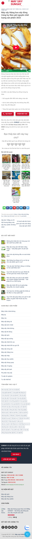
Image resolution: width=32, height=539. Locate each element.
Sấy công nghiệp (22, 409)
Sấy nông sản (12, 421)
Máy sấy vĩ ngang (6, 366)
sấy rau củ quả (5, 424)
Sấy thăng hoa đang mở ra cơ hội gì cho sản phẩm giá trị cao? (18, 261)
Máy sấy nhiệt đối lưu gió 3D (10, 345)
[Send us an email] (12, 527)
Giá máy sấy (13, 398)
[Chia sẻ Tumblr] (24, 207)
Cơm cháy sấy (5, 395)
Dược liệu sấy (5, 398)
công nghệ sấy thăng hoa (19, 392)
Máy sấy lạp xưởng (7, 338)
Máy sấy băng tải (6, 321)
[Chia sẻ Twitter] (10, 207)
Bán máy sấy (5, 389)
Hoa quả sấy (23, 401)
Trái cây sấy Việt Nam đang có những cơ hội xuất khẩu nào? (18, 267)
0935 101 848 (10, 477)
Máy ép (3, 315)
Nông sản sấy (13, 409)
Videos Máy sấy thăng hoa (13, 9)
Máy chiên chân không (8, 311)
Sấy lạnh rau (15, 418)
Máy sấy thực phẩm (7, 359)
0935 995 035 (11, 480)
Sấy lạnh (12, 415)
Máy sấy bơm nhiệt (7, 325)
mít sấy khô (23, 406)
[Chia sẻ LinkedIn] (21, 207)
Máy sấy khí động (6, 332)
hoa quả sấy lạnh (25, 404)
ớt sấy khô (19, 432)
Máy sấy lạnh (5, 335)
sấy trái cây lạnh (6, 429)
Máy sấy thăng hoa (7, 352)
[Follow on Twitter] (9, 527)
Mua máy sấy (5, 409)
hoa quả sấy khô (16, 404)
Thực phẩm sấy (15, 429)
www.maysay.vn (10, 484)
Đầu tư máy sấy (24, 429)
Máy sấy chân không (7, 328)
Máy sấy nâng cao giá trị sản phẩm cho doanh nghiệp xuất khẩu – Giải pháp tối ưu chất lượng (17, 279)
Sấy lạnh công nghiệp (21, 415)
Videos (3, 9)
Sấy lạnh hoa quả (6, 418)
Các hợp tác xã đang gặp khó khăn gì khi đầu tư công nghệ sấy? (18, 292)
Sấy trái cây (21, 427)
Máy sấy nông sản (7, 349)
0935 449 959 (19, 480)
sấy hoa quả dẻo (13, 412)
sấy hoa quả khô (23, 412)
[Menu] (2, 3)
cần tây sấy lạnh (14, 395)
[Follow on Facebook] (2, 527)
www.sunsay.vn (20, 484)
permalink (24, 216)
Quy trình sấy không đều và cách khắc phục (18, 255)
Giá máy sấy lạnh (22, 398)
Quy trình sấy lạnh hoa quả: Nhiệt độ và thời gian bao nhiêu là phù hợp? (18, 272)
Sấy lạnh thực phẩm (24, 418)
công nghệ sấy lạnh (6, 392)
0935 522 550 (11, 482)
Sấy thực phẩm (13, 427)
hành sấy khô (5, 401)
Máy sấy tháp (5, 355)
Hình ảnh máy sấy (6, 406)
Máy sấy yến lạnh (6, 369)
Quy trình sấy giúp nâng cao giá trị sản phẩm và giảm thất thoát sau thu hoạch (19, 298)
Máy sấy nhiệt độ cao (8, 342)
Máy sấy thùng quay (7, 362)
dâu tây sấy (22, 395)
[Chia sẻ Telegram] (27, 207)
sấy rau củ (19, 421)
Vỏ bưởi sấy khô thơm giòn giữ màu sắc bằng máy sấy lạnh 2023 (23, 223)
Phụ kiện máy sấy (6, 373)
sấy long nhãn (5, 415)
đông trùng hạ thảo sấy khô (8, 432)
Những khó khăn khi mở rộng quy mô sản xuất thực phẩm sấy (18, 242)
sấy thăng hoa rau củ (24, 424)
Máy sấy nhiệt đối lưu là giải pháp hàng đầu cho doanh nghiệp (17, 286)
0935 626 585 (11, 475)
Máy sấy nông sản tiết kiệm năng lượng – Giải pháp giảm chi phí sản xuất (17, 248)
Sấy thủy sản (5, 427)
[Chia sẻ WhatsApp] (4, 207)
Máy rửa (3, 318)
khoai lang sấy (15, 406)
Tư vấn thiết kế (6, 379)
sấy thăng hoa (13, 424)
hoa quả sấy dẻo (6, 404)
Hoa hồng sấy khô (14, 401)
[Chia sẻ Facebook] (7, 207)
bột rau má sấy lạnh (14, 389)
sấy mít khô (5, 421)
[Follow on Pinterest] (15, 527)
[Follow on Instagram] (6, 527)
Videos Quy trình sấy (9, 216)
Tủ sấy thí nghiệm (6, 376)
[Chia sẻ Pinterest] (14, 207)
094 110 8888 (19, 475)
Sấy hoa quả (5, 412)
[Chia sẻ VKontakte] (17, 207)
